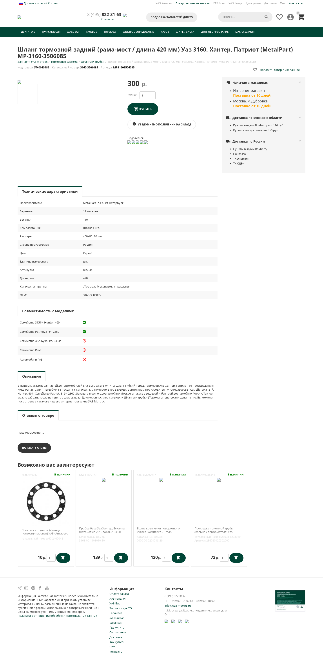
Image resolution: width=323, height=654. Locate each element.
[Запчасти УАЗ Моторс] (20, 17)
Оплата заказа (119, 594)
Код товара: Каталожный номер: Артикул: (76, 67)
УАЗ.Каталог (164, 3)
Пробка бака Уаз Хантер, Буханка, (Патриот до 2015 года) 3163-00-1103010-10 (102, 532)
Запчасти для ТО (120, 608)
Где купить (253, 3)
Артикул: (200, 540)
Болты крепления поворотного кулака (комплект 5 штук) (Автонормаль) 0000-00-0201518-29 (160, 532)
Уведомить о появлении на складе (161, 124)
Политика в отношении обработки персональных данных (57, 616)
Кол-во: (132, 94)
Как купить (117, 642)
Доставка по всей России (40, 3)
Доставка (270, 3)
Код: (24, 475)
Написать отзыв (34, 448)
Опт (282, 3)
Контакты (107, 19)
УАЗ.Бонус (236, 3)
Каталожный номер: (35, 538)
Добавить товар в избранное (276, 70)
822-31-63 (104, 15)
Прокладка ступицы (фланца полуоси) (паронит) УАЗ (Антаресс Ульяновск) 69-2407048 (45, 534)
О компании (117, 632)
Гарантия (115, 613)
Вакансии (115, 623)
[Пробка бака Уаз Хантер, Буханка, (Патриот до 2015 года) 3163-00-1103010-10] (103, 479)
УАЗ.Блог (219, 3)
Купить (145, 109)
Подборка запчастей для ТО (172, 17)
